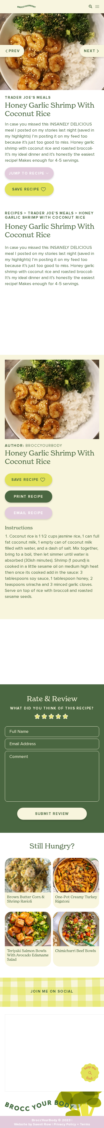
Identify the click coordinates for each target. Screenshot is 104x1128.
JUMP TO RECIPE (27, 173)
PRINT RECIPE (28, 496)
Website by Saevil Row (32, 1124)
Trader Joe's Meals (28, 97)
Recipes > (15, 213)
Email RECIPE (28, 513)
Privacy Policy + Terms (72, 1124)
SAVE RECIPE (25, 189)
